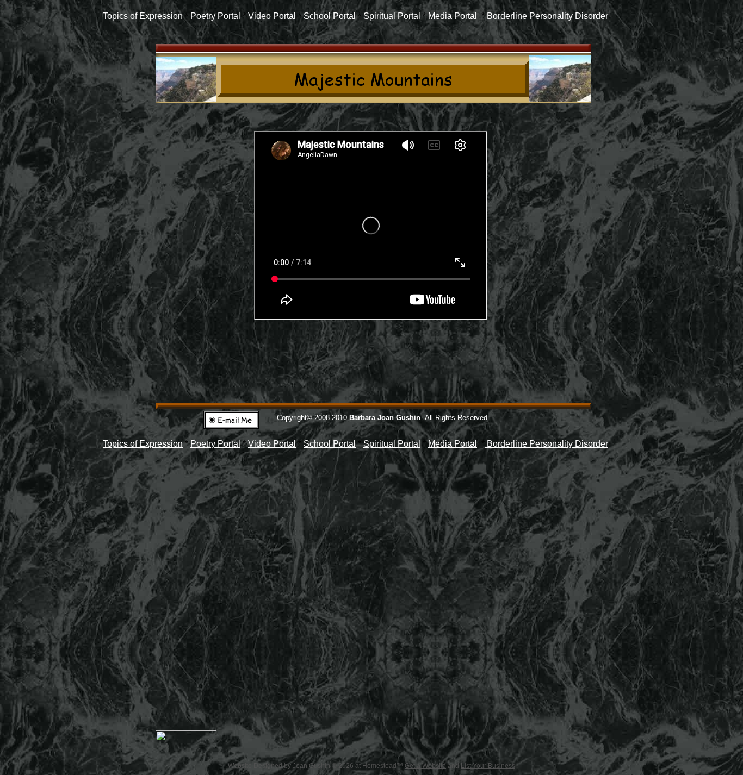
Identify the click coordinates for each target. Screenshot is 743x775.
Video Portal (272, 16)
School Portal (330, 16)
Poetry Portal (215, 16)
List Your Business (488, 766)
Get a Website (425, 766)
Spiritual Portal (391, 16)
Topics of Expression (143, 16)
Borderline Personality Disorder (546, 16)
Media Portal (452, 16)
